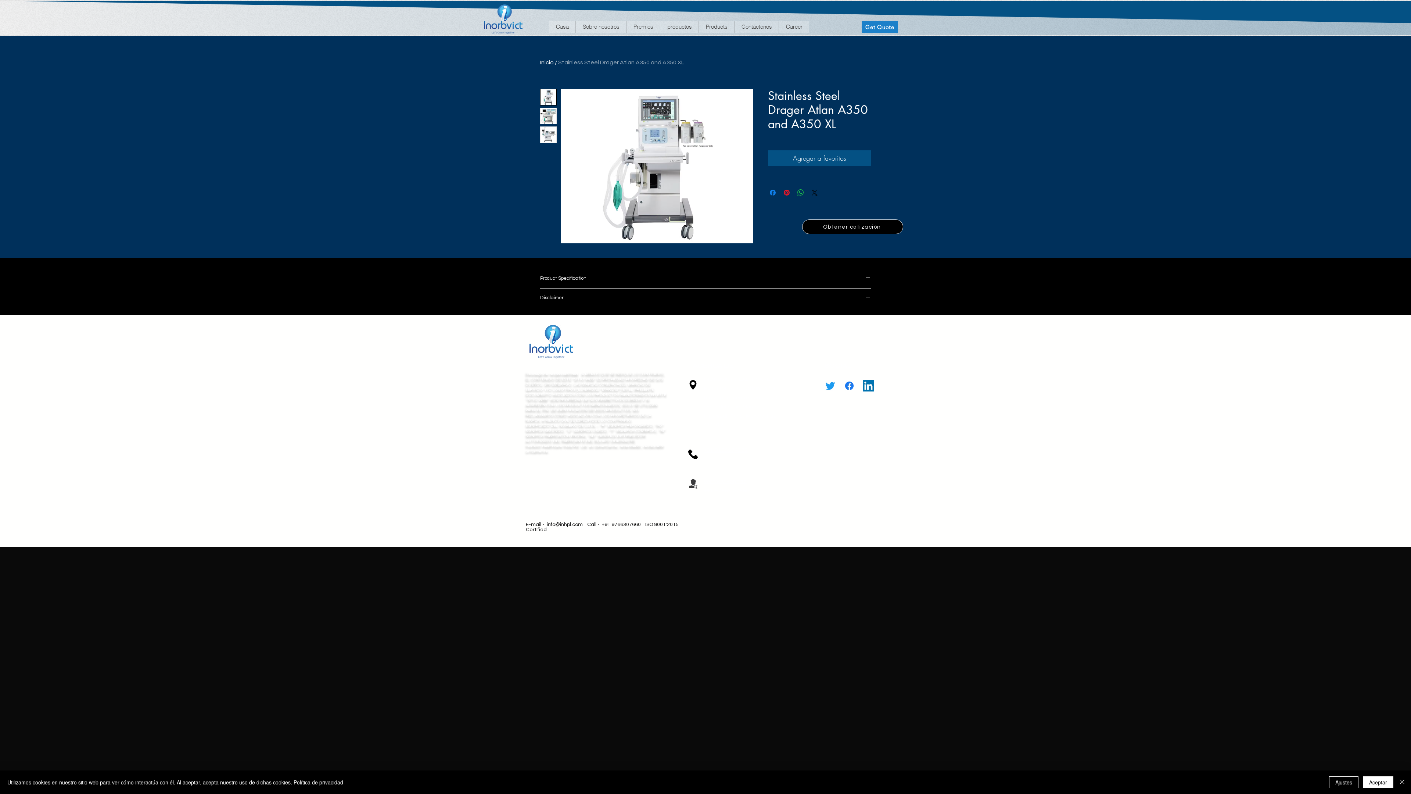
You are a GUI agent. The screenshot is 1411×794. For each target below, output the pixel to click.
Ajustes (1343, 782)
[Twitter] (830, 385)
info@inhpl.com (565, 524)
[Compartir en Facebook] (772, 192)
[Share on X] (814, 192)
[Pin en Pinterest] (786, 192)
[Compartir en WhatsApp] (800, 192)
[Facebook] (849, 385)
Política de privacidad (318, 782)
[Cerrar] (1402, 782)
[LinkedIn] (868, 385)
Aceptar (1378, 782)
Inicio (547, 62)
